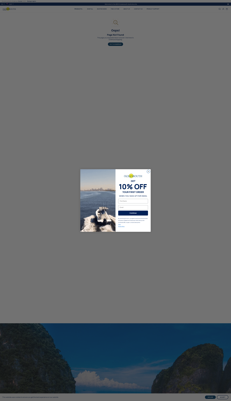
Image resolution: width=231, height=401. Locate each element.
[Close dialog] (148, 171)
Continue (133, 213)
